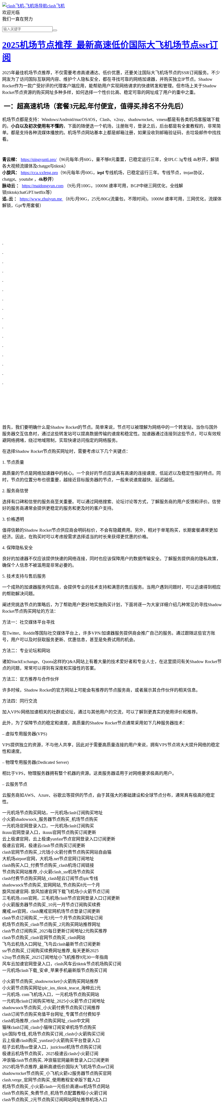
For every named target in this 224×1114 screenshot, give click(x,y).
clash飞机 (56, 6)
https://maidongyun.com (42, 185)
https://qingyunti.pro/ (39, 159)
